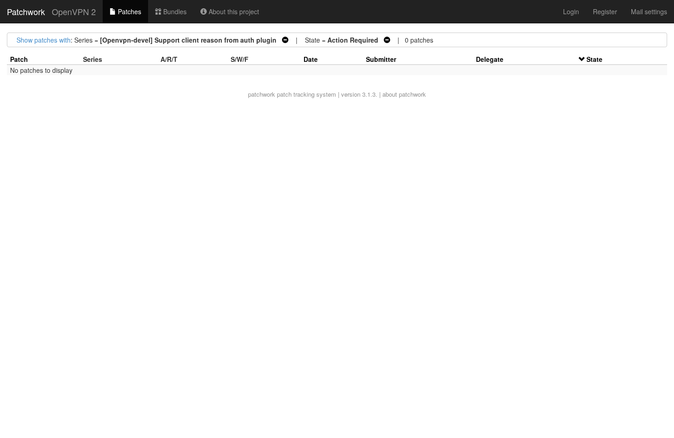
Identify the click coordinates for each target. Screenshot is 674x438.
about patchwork (404, 94)
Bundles (174, 11)
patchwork (261, 94)
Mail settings (649, 11)
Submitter (381, 59)
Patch (19, 59)
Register (605, 11)
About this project (233, 11)
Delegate (489, 59)
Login (571, 11)
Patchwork (26, 11)
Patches (128, 11)
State (594, 59)
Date (311, 59)
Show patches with (44, 39)
